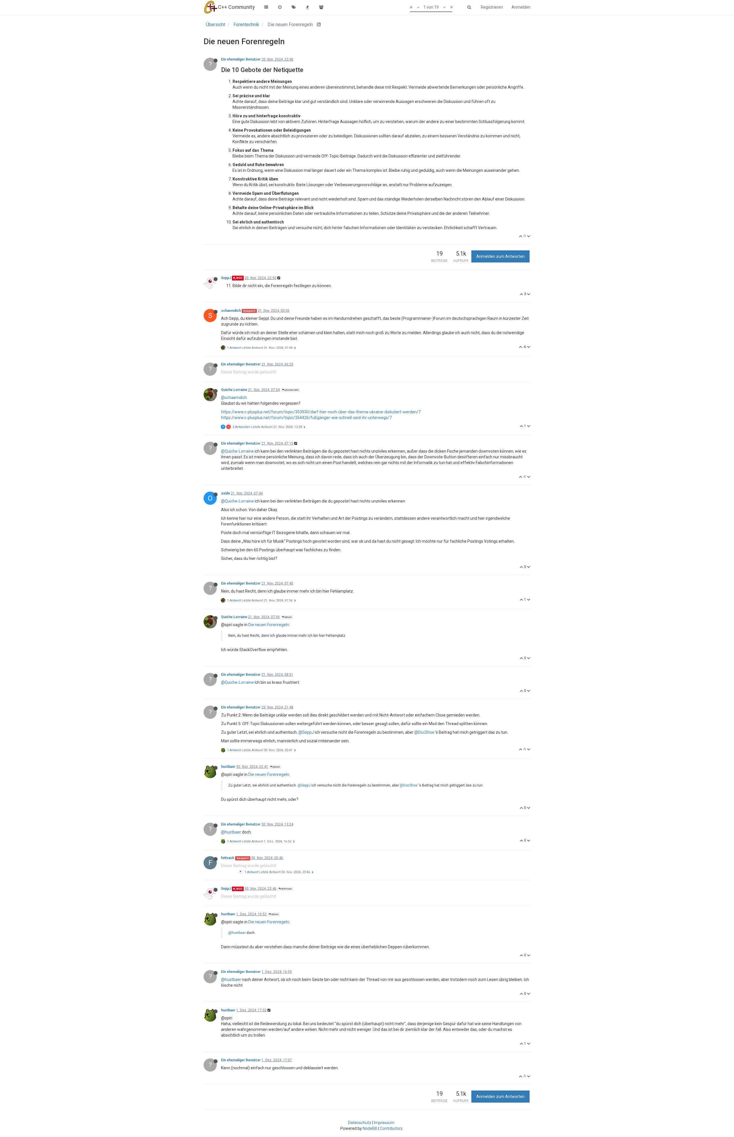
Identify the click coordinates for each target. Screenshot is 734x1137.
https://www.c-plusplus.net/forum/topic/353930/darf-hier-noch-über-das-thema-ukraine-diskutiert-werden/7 (321, 412)
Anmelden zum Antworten (500, 256)
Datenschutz (359, 1122)
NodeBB (370, 1128)
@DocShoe (424, 732)
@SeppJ (306, 732)
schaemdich (231, 311)
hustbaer (228, 767)
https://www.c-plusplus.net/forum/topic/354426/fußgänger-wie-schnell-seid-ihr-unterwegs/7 (306, 417)
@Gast (288, 617)
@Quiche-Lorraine (237, 451)
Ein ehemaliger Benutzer (241, 59)
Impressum (384, 1122)
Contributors (391, 1128)
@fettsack (286, 888)
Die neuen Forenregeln (268, 624)
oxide (225, 493)
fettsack (227, 858)
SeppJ (226, 278)
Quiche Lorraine (234, 390)
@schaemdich (291, 390)
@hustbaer (231, 832)
